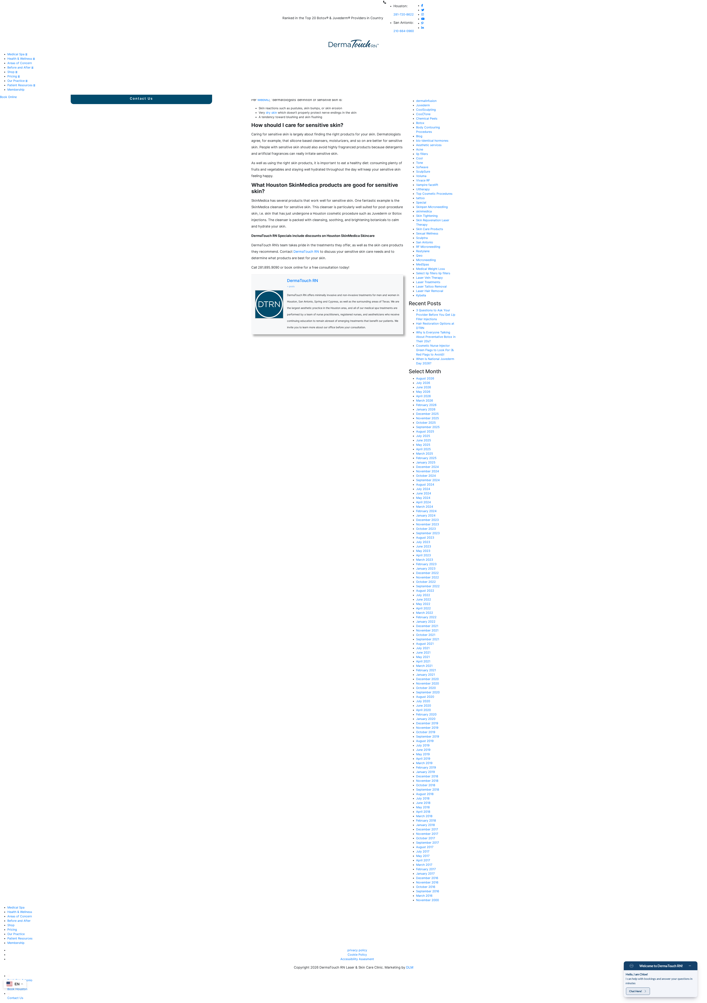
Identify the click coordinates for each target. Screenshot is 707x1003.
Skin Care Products (429, 229)
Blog (419, 136)
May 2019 (423, 754)
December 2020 (427, 679)
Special (421, 202)
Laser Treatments (428, 282)
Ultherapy (423, 189)
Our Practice (16, 81)
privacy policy (357, 950)
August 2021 (425, 643)
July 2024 (423, 489)
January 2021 (425, 674)
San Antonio (424, 242)
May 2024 (423, 498)
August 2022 (425, 590)
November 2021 (427, 630)
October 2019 (425, 732)
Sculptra (422, 238)
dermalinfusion (426, 101)
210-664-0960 (403, 31)
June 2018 (423, 803)
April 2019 (423, 758)
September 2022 (428, 586)
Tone (419, 162)
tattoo (420, 198)
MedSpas (422, 264)
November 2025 (427, 418)
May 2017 (423, 856)
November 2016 (427, 882)
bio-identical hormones (432, 140)
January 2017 (425, 873)
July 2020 (423, 701)
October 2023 (426, 529)
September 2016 (427, 891)
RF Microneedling (428, 246)
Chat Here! (635, 991)
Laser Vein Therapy (429, 277)
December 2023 (427, 520)
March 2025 (424, 453)
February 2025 (426, 458)
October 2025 (426, 422)
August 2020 (425, 697)
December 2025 (427, 414)
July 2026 (423, 383)
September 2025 (428, 427)
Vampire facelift (427, 185)
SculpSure (423, 171)
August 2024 (425, 484)
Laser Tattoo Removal (431, 286)
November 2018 (427, 781)
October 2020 (426, 688)
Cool (419, 158)
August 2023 (425, 537)
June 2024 (423, 493)
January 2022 (425, 621)
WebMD (263, 100)
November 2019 (427, 727)
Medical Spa (15, 54)
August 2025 (425, 431)
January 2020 (425, 719)
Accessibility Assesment (357, 959)
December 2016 (427, 878)
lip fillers (422, 154)
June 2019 (423, 750)
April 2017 (423, 860)
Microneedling (426, 260)
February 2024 (426, 511)
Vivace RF (423, 180)
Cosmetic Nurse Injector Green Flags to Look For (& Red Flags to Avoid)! (435, 350)
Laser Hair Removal (429, 291)
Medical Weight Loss (430, 269)
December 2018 (427, 776)
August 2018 (425, 794)
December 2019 (427, 723)
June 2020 (423, 705)
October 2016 (425, 887)
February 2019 (426, 767)
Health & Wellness (19, 58)
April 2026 (423, 396)
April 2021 (423, 661)
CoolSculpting (426, 109)
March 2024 (424, 506)
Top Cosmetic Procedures (434, 193)
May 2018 (423, 807)
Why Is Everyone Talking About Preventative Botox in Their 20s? (435, 336)
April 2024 (423, 502)
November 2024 (427, 471)
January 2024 (425, 515)
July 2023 (423, 542)
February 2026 (426, 405)
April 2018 (423, 811)
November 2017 (427, 834)
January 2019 (425, 772)
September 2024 (428, 480)
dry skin (271, 112)
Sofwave (422, 167)
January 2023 (425, 568)
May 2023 (423, 551)
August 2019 (425, 741)
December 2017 (427, 829)
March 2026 (424, 400)
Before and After (19, 67)
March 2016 (424, 895)
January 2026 (425, 409)
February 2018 (426, 820)
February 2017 (426, 869)
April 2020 (423, 710)
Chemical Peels (426, 118)
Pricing (12, 76)
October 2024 (426, 475)
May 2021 (423, 657)
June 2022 (423, 599)
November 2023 (427, 524)
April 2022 (423, 608)
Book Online (8, 97)
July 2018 (423, 798)
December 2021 (427, 626)
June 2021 (423, 652)
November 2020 (427, 683)
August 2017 (424, 847)
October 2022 (426, 582)
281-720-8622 (403, 14)
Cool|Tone (423, 114)
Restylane (423, 251)
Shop (11, 72)
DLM (409, 967)
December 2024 (427, 467)
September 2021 (427, 639)
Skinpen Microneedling (432, 207)
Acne (419, 149)
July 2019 (423, 745)
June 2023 (423, 546)
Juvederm (423, 105)
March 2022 (424, 613)
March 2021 (424, 666)
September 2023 (428, 533)
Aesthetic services (429, 145)
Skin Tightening (427, 216)
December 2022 (427, 573)
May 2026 (423, 391)
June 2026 (423, 387)
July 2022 (423, 595)
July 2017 (422, 851)
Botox (420, 123)
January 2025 (425, 462)
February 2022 (426, 617)
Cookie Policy (357, 954)
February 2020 (426, 714)
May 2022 (423, 604)
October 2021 (425, 635)
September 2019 (427, 736)
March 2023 (424, 559)
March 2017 (424, 865)
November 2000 (427, 900)
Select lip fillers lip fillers (433, 273)
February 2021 (426, 670)
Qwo (419, 255)
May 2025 (423, 445)
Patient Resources (19, 85)
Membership (15, 89)
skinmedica (424, 211)
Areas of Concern (19, 63)
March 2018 (424, 816)
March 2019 (424, 763)
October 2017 (425, 838)
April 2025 (423, 449)
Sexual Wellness (427, 233)
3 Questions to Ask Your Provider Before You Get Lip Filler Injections (435, 314)
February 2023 (426, 564)
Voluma (421, 176)
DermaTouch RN (306, 251)
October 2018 (425, 785)
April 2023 (423, 555)
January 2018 (425, 825)
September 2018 (427, 789)
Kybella (421, 295)
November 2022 (427, 577)
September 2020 (428, 692)
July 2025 (423, 436)
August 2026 (425, 378)
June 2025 (423, 440)
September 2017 (427, 842)
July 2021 (423, 648)
